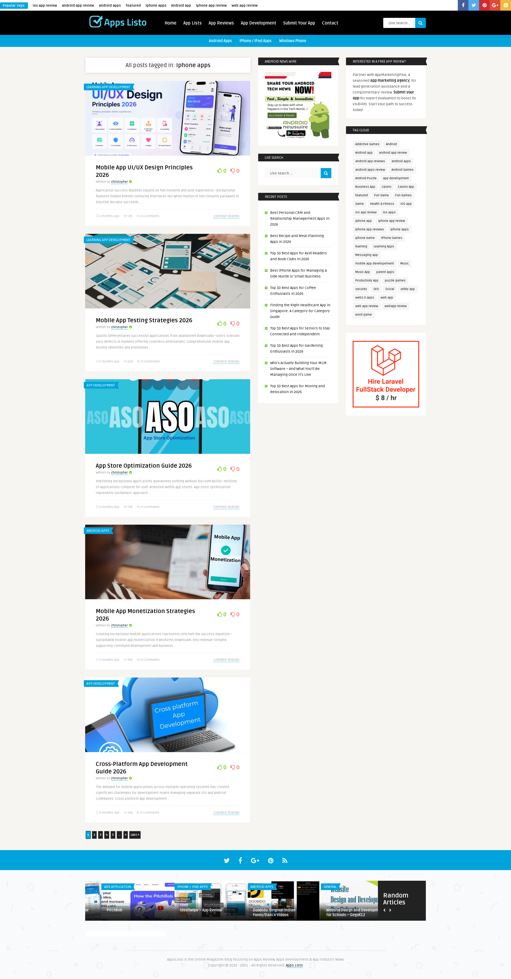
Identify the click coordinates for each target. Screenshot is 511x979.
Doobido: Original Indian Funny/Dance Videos (111, 912)
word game (363, 315)
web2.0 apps (364, 298)
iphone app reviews (369, 229)
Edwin (241, 905)
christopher (119, 182)
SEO (376, 289)
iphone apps (156, 5)
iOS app (406, 204)
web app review (245, 5)
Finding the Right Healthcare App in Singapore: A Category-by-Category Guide (300, 311)
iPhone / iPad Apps (255, 41)
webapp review (396, 306)
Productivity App (366, 281)
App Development (258, 23)
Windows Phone (292, 41)
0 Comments (150, 216)
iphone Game (365, 238)
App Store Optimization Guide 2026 (144, 465)
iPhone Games (391, 238)
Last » (135, 835)
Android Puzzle (366, 178)
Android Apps (220, 41)
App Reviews (221, 23)
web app (387, 298)
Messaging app (366, 255)
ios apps (389, 212)
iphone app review (211, 5)
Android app (181, 5)
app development (396, 178)
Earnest (95, 905)
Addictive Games (367, 144)
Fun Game (381, 195)
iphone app (363, 221)
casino (387, 187)
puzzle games (395, 281)
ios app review (45, 5)
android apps (110, 5)
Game (359, 204)
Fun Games (403, 195)
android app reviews (370, 161)
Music (404, 264)
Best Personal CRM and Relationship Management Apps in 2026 (299, 218)
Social (389, 289)
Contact (330, 23)
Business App (365, 187)
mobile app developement (374, 264)
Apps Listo (294, 965)
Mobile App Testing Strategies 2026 (144, 320)
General (167, 887)
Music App (362, 272)
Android (391, 144)
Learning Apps (384, 246)
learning (361, 246)
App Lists (192, 23)
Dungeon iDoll (322, 910)
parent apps (385, 272)
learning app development (108, 87)
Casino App (406, 187)
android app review (78, 5)
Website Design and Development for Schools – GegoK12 (192, 912)
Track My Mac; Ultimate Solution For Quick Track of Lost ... (265, 912)
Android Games (403, 170)
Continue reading (226, 216)
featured (133, 5)
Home (170, 23)
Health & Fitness (382, 204)
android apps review (370, 170)
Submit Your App (299, 23)
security (361, 289)
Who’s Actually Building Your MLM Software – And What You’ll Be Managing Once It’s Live (298, 369)
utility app (408, 289)
